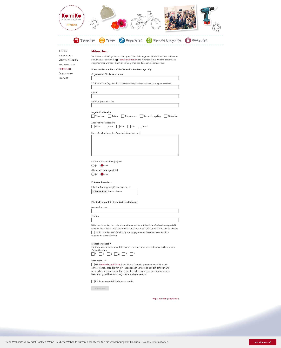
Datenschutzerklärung (109, 264)
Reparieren (134, 40)
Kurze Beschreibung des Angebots (108, 133)
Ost (122, 126)
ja (96, 165)
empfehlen (173, 298)
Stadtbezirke (66, 55)
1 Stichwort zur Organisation (105, 83)
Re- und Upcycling (167, 40)
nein (106, 165)
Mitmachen (65, 69)
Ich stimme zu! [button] (263, 342)
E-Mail (94, 92)
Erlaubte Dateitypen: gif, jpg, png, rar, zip (111, 187)
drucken (162, 298)
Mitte (97, 126)
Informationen (67, 64)
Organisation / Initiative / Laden (107, 74)
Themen (63, 50)
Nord (110, 126)
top (155, 298)
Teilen (110, 40)
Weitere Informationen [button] (155, 342)
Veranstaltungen (68, 59)
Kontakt (63, 78)
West (145, 126)
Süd (133, 126)
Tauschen (87, 40)
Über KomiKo (66, 73)
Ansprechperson (99, 207)
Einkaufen (199, 40)
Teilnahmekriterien (128, 59)
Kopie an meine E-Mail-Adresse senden (114, 281)
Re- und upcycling (152, 116)
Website (95, 101)
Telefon (95, 216)
